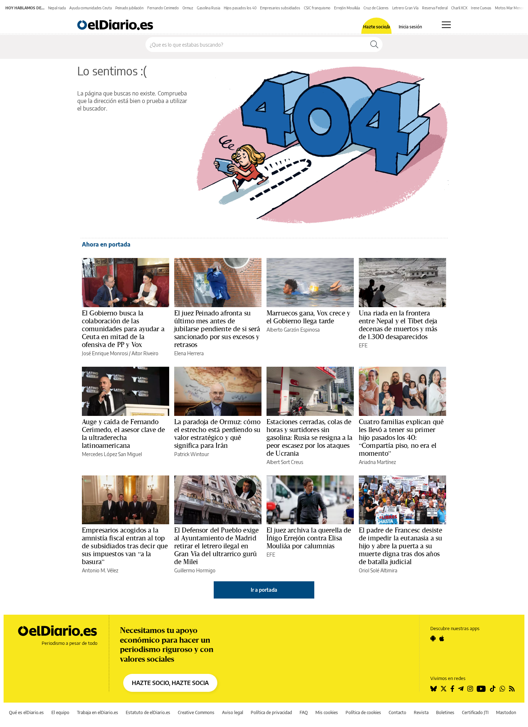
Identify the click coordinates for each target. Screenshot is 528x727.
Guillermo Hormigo (195, 570)
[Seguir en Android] (433, 638)
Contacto (397, 712)
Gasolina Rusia (208, 8)
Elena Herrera (189, 353)
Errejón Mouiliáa (347, 8)
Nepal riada (57, 8)
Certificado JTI (475, 712)
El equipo (60, 712)
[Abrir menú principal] (446, 25)
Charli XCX (459, 8)
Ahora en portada (106, 244)
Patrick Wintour (191, 454)
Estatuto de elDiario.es (148, 712)
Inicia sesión (410, 27)
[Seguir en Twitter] (443, 688)
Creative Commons (196, 712)
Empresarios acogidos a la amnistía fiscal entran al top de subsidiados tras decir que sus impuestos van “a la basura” (125, 546)
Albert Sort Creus (285, 462)
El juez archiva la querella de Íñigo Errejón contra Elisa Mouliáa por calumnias (309, 538)
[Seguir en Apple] (441, 638)
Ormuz (187, 8)
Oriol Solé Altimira (378, 570)
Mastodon (506, 712)
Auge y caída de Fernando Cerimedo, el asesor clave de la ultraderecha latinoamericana (123, 433)
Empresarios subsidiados (280, 8)
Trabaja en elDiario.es (97, 712)
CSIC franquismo (317, 8)
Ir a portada (264, 590)
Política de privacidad (271, 712)
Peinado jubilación (129, 8)
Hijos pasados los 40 (240, 8)
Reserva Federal (435, 8)
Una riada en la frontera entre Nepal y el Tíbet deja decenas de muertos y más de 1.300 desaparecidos (398, 325)
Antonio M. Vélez (100, 570)
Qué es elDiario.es (26, 712)
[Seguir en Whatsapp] (502, 688)
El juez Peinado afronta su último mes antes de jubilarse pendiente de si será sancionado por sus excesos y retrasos (217, 329)
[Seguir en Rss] (512, 688)
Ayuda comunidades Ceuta (90, 8)
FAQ (304, 712)
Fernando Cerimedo (163, 8)
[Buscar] (374, 44)
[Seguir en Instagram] (470, 688)
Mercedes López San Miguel (112, 454)
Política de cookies (363, 712)
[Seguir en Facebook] (452, 688)
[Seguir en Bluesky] (433, 688)
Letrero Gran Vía (405, 8)
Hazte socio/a (376, 27)
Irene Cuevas (481, 8)
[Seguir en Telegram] (461, 688)
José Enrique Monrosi (105, 353)
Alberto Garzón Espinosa (293, 330)
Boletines (445, 712)
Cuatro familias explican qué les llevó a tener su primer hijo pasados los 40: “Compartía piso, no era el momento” (401, 437)
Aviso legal (232, 712)
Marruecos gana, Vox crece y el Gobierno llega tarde (308, 317)
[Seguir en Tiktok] (493, 688)
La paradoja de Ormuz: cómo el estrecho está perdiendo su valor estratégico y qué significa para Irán (217, 433)
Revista (421, 712)
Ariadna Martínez (377, 462)
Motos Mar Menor (509, 8)
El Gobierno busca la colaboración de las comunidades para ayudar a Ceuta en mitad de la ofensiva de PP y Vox (123, 329)
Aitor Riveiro (144, 353)
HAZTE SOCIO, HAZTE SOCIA (170, 682)
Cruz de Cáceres (376, 8)
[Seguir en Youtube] (481, 688)
